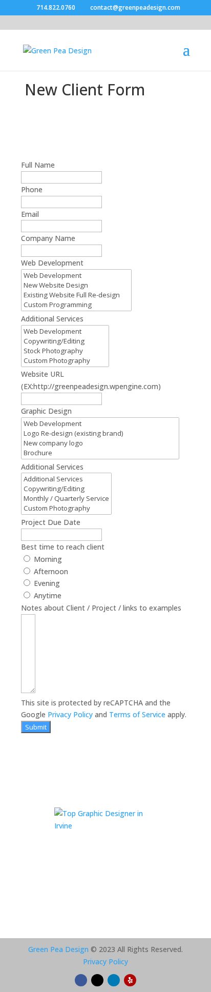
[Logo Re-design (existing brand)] (100, 433)
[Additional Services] (66, 479)
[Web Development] (76, 275)
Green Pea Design (58, 949)
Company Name (48, 238)
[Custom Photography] (65, 361)
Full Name (38, 165)
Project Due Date (50, 522)
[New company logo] (100, 443)
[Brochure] (100, 453)
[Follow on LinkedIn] (114, 980)
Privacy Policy (70, 714)
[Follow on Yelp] (130, 980)
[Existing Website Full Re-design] (76, 295)
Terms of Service (137, 714)
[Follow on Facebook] (81, 980)
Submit (36, 727)
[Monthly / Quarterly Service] (66, 498)
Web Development (52, 263)
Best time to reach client (62, 547)
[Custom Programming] (76, 305)
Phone (32, 189)
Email (30, 214)
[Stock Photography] (65, 351)
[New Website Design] (76, 285)
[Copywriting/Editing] (65, 341)
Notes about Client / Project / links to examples (101, 608)
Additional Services (52, 318)
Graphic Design (46, 411)
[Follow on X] (97, 980)
